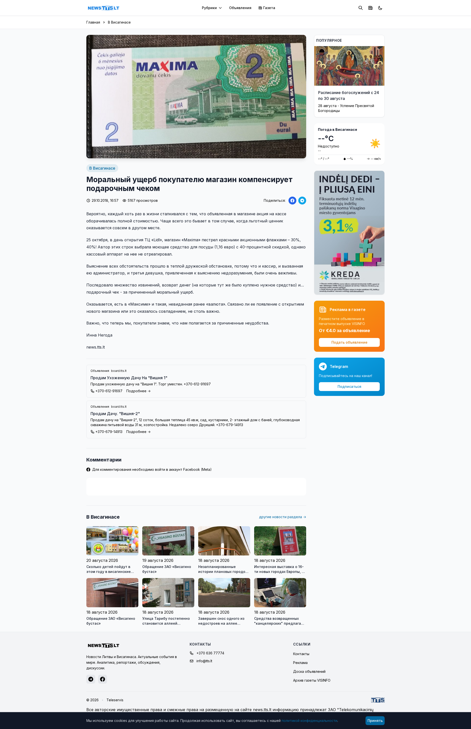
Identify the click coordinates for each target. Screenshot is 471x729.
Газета (269, 8)
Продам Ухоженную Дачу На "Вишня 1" (129, 377)
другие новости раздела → (282, 517)
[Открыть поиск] (360, 7)
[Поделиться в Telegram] (302, 200)
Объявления (240, 8)
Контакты (301, 654)
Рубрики (209, 8)
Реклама (300, 663)
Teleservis (114, 700)
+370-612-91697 (108, 391)
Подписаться (349, 386)
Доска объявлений (309, 671)
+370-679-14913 (108, 432)
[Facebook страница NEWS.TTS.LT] (102, 679)
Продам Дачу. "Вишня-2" (115, 413)
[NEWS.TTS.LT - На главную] (103, 7)
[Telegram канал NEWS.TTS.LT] (90, 679)
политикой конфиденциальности (309, 720)
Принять (375, 720)
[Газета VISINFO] (370, 7)
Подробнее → (138, 391)
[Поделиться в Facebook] (292, 200)
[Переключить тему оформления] (380, 7)
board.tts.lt (119, 371)
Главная (93, 22)
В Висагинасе (119, 22)
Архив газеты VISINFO (311, 680)
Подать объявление (349, 342)
